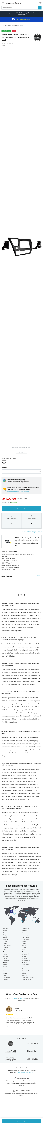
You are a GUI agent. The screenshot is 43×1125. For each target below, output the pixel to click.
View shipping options (13, 491)
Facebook (14, 998)
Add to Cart (21, 508)
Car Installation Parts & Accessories (13, 26)
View (7, 1027)
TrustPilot (22, 998)
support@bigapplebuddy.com (25, 1072)
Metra (4, 34)
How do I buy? (25, 491)
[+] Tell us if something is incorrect (32, 532)
